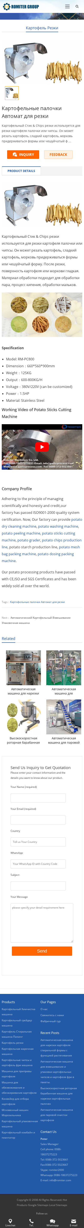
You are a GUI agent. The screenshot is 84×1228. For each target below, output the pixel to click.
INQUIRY (26, 154)
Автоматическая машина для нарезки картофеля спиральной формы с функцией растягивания (23, 691)
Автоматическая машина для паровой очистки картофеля (64, 740)
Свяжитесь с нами (52, 1015)
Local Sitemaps (58, 1205)
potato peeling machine (21, 533)
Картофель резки (42, 27)
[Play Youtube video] (42, 447)
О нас (44, 1009)
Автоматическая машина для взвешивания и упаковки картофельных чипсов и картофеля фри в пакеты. (63, 691)
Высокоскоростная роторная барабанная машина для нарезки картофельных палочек (23, 740)
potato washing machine (58, 526)
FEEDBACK (58, 154)
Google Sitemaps (38, 1205)
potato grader (28, 540)
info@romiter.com (60, 1180)
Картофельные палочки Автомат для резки (37, 602)
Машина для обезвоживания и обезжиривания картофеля (19, 1088)
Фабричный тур (50, 1021)
